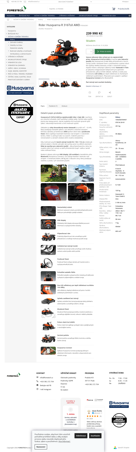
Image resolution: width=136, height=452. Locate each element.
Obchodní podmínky (65, 2)
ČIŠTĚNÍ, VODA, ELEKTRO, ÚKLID (19, 77)
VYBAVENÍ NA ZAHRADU (16, 65)
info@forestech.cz (46, 377)
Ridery (12, 39)
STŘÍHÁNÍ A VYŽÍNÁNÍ (15, 57)
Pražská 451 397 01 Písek (90, 379)
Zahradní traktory (16, 42)
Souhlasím (95, 436)
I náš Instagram (45, 389)
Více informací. (64, 441)
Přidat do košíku (105, 51)
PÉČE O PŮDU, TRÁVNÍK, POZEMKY (20, 74)
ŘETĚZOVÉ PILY (13, 34)
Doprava (64, 384)
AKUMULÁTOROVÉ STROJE (17, 59)
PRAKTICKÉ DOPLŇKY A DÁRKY (19, 80)
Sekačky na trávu (16, 45)
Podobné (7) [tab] (53, 106)
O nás (63, 387)
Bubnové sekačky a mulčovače (21, 51)
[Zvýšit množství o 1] (94, 50)
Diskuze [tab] (64, 106)
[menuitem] (11, 15)
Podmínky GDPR (67, 381)
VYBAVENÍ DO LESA (15, 62)
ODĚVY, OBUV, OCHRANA (17, 68)
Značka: (45, 29)
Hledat (83, 9)
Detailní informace (92, 86)
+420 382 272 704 (47, 381)
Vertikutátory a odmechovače (20, 54)
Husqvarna (12, 31)
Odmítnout (81, 436)
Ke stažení (64, 390)
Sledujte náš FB (45, 385)
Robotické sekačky (16, 48)
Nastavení (40, 447)
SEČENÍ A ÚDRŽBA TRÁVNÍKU (18, 37)
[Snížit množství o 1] (94, 53)
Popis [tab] (43, 106)
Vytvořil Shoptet (123, 448)
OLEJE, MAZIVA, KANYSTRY (17, 71)
